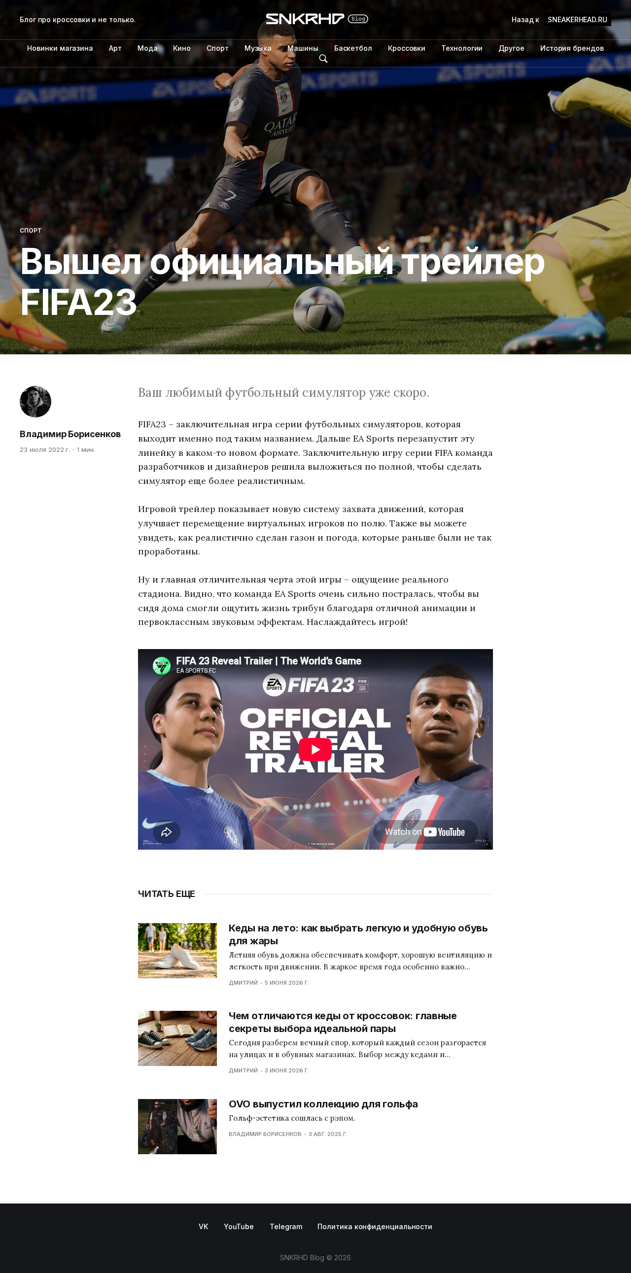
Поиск (323, 59)
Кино (182, 48)
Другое (511, 48)
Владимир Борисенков (70, 434)
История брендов (572, 48)
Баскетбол (353, 48)
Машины (302, 48)
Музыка (258, 48)
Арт (115, 48)
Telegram (286, 1226)
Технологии (462, 48)
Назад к (559, 19)
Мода (148, 48)
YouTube (239, 1226)
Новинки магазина (60, 48)
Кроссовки (406, 48)
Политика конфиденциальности (374, 1226)
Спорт (218, 48)
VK (203, 1226)
